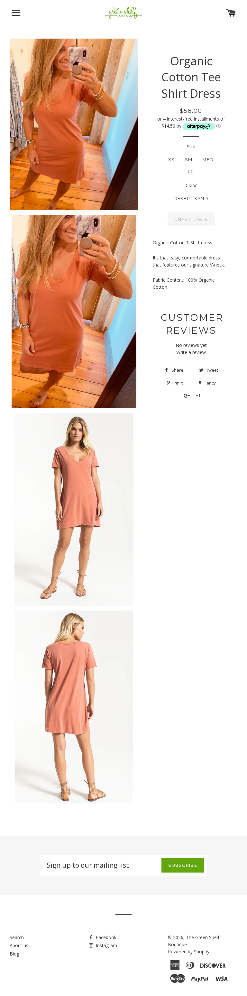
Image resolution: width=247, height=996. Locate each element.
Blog (14, 954)
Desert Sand (191, 198)
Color (191, 185)
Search (17, 937)
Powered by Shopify (188, 951)
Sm (189, 159)
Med (208, 159)
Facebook (105, 937)
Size (191, 146)
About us (19, 945)
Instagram (106, 945)
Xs (171, 159)
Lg (191, 171)
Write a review (191, 352)
